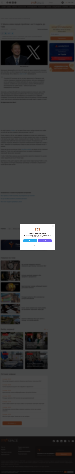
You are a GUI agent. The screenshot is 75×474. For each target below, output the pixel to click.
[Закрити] (53, 226)
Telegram (31, 240)
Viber (46, 240)
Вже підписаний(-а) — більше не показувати (37, 245)
